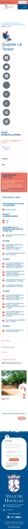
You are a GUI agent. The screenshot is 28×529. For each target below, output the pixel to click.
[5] (24, 395)
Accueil (3, 23)
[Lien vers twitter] (9, 2)
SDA (7, 222)
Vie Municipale (15, 23)
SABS (7, 220)
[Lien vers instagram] (7, 2)
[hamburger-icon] (24, 7)
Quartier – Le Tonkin (11, 209)
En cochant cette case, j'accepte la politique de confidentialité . (12, 465)
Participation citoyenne (7, 24)
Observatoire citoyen (9, 347)
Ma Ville (8, 23)
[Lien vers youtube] (10, 2)
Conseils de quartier (19, 24)
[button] (3, 2)
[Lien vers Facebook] (5, 2)
